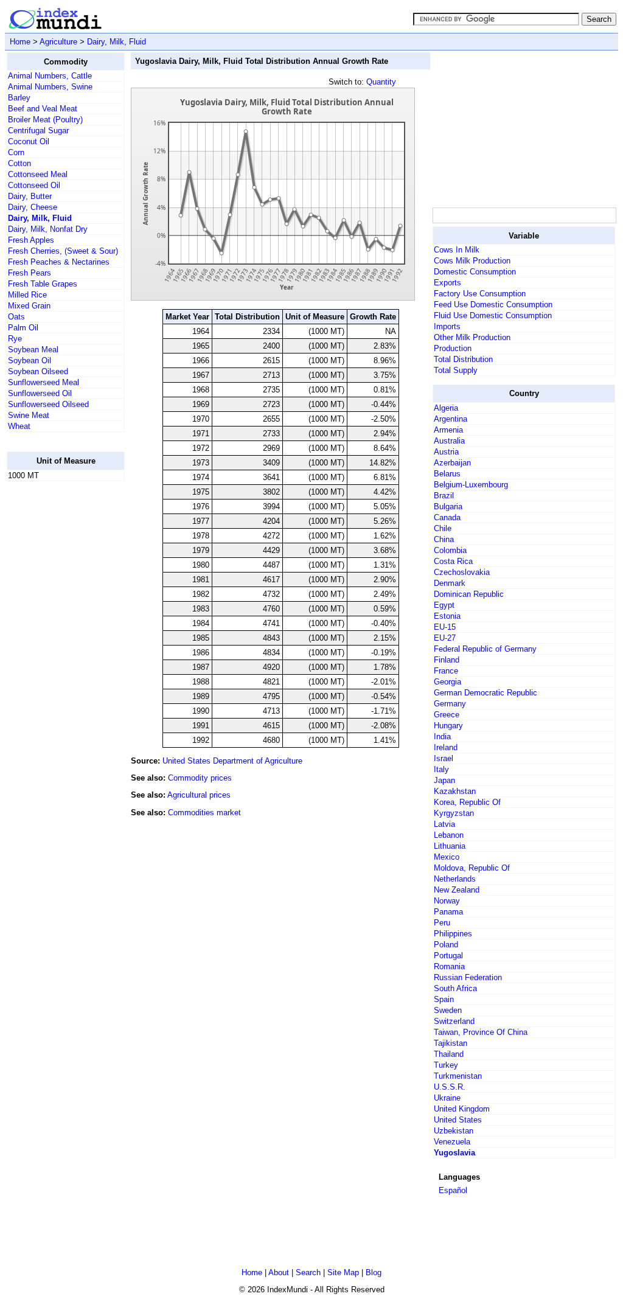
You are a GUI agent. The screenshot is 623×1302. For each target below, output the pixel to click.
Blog (373, 1272)
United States (458, 1119)
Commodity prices (200, 777)
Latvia (444, 824)
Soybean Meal (33, 349)
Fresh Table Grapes (42, 283)
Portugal (448, 955)
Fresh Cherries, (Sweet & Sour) (63, 251)
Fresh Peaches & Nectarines (59, 261)
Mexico (446, 857)
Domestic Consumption (475, 271)
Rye (15, 338)
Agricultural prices (199, 794)
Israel (443, 758)
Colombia (450, 550)
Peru (442, 922)
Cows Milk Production (472, 260)
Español (453, 1190)
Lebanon (449, 835)
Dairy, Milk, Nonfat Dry (48, 229)
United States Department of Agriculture (232, 760)
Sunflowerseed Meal (43, 382)
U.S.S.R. (449, 1086)
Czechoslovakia (462, 572)
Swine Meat (28, 415)
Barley (19, 97)
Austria (446, 451)
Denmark (449, 583)
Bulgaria (448, 506)
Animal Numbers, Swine (50, 86)
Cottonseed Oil (34, 185)
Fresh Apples (31, 240)
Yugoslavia (454, 1152)
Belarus (447, 473)
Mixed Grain (29, 305)
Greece (446, 714)
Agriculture (58, 41)
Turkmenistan (458, 1076)
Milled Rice (27, 294)
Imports (447, 326)
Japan (444, 780)
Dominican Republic (469, 594)
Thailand (449, 1054)
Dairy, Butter (30, 196)
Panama (448, 911)
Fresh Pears (29, 272)
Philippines (453, 933)
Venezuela (452, 1141)
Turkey (446, 1065)
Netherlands (455, 878)
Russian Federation (468, 977)
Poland (446, 944)
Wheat (19, 426)
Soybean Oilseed (38, 371)
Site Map (343, 1272)
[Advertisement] (55, 673)
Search (308, 1272)
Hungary (448, 725)
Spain (444, 999)
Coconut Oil (28, 141)
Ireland (446, 747)
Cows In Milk (456, 249)
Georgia (447, 681)
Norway (447, 900)
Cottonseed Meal (38, 174)
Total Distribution (463, 359)
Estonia (447, 616)
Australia (449, 440)
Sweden (448, 1010)
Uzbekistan (453, 1130)
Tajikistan (450, 1043)
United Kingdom (462, 1108)
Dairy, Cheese (32, 207)
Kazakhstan (455, 791)
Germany (450, 703)
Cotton (19, 163)
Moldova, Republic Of (472, 867)
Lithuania (449, 846)
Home (20, 41)
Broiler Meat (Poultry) (45, 119)
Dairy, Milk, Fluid (116, 41)
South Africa (455, 988)
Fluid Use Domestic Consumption (493, 315)
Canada (447, 517)
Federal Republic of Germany (485, 648)
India (442, 736)
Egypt (444, 605)
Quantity (381, 81)
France (446, 670)
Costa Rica (453, 561)
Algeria (446, 408)
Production (453, 348)
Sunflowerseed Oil (40, 393)
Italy (441, 769)
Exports (447, 282)
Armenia (448, 429)
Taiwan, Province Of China (480, 1032)
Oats (16, 316)
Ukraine (447, 1097)
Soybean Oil (29, 360)
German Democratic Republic (485, 692)
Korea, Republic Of (467, 802)
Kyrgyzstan (454, 813)
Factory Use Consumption (480, 293)
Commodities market (204, 812)
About (278, 1272)
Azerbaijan (452, 462)
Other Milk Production (472, 337)
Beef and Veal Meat (42, 108)
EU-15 (445, 627)
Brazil (444, 495)
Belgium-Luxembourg (471, 484)
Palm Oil (23, 327)
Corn (16, 152)
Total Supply (456, 370)
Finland (446, 659)
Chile (442, 528)
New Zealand (456, 889)
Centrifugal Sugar (38, 130)
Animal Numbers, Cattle (50, 75)
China (444, 539)
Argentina (450, 418)
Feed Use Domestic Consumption (493, 304)
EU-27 (445, 637)
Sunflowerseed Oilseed (48, 404)
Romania (449, 966)
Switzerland (454, 1021)
